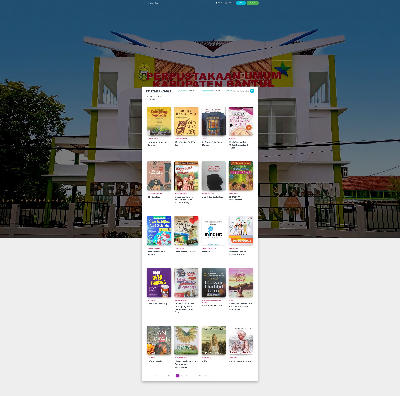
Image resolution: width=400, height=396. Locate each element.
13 (173, 376)
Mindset (206, 251)
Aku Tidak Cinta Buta (212, 197)
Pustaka (229, 3)
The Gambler (154, 197)
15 (182, 376)
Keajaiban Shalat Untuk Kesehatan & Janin (238, 145)
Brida (204, 361)
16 (186, 376)
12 (169, 376)
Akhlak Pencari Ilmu (212, 305)
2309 (199, 376)
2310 (205, 376)
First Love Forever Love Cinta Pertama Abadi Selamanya (240, 306)
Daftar (252, 3)
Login (241, 3)
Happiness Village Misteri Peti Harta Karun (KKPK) (184, 200)
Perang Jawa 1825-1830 (240, 361)
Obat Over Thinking (157, 303)
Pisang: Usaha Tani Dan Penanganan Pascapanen (186, 364)
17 (190, 376)
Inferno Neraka (155, 361)
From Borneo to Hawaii (186, 251)
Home (219, 3)
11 (164, 376)
